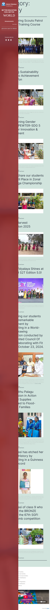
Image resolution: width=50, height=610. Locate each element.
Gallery (18, 579)
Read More (14, 24)
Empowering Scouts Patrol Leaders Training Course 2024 (24, 24)
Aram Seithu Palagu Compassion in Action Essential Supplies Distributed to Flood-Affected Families (21, 399)
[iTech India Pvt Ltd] (48, 608)
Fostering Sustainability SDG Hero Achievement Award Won (22, 75)
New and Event (20, 67)
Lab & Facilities (20, 571)
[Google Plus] (8, 40)
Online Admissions (21, 583)
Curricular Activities (21, 573)
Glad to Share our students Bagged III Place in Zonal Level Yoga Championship (25, 179)
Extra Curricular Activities (22, 575)
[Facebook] (6, 40)
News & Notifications (21, 577)
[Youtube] (11, 40)
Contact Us (19, 585)
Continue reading (38, 383)
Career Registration (21, 581)
